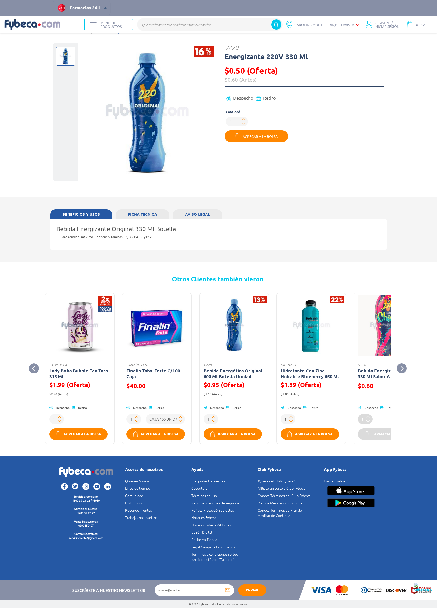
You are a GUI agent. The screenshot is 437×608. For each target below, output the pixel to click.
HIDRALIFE (289, 365)
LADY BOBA (58, 365)
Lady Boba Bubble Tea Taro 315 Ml (78, 373)
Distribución (134, 502)
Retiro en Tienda (204, 539)
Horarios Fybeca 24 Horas (211, 524)
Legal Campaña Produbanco (213, 546)
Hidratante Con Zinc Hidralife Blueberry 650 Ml (310, 373)
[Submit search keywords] (276, 24)
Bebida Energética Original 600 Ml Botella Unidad (233, 373)
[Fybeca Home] (42, 24)
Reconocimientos (138, 510)
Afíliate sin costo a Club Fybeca (281, 488)
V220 (232, 47)
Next (402, 368)
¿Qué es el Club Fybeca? (276, 480)
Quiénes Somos (137, 480)
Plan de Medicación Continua (280, 502)
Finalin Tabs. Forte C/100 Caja (153, 373)
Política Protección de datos (212, 510)
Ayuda (197, 469)
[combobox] (210, 24)
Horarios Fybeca (203, 517)
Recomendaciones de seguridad (216, 502)
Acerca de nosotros (144, 469)
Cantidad (233, 111)
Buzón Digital (201, 532)
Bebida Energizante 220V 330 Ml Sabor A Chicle (385, 373)
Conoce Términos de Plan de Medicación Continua (280, 513)
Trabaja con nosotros (141, 517)
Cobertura (199, 488)
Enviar (252, 590)
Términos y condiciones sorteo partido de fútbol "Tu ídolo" (214, 557)
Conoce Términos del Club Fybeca (284, 495)
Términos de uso (204, 495)
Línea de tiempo (137, 488)
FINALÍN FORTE (137, 365)
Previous (34, 368)
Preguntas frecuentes (208, 480)
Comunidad (134, 495)
